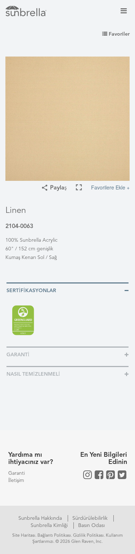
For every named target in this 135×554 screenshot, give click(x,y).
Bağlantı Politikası (54, 535)
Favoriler (118, 34)
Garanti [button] (18, 354)
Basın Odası (91, 525)
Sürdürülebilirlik (90, 518)
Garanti (16, 473)
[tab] (67, 290)
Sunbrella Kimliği (50, 525)
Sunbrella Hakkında (40, 518)
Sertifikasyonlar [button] (31, 290)
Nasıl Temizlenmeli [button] (33, 374)
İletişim (16, 480)
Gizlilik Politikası (88, 535)
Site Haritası (23, 535)
